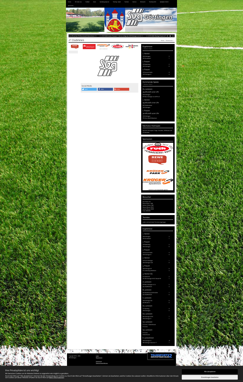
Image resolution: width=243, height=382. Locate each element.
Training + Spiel (117, 2)
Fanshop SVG (152, 2)
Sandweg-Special (104, 2)
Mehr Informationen (56, 377)
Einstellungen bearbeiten (210, 377)
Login (166, 9)
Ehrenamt (142, 2)
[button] (89, 89)
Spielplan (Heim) (164, 2)
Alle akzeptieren (209, 371)
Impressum (99, 361)
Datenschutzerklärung (102, 363)
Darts (94, 2)
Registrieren (172, 9)
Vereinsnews (169, 40)
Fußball (87, 2)
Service (134, 2)
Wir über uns (78, 2)
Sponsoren (70, 5)
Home (69, 2)
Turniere (126, 2)
